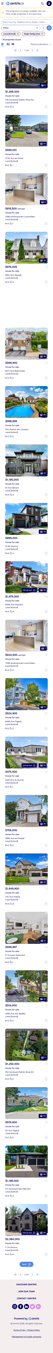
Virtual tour (27, 590)
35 (44, 824)
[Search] (42, 3)
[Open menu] (2, 3)
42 (44, 531)
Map (7, 43)
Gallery (2, 43)
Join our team (26, 1291)
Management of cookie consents (26, 1336)
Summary (13, 43)
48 (44, 1174)
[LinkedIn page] (26, 1306)
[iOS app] (32, 1306)
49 (44, 415)
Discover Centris (26, 1284)
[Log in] (49, 3)
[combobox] (26, 22)
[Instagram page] (14, 1306)
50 (44, 1116)
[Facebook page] (20, 1306)
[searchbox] (25, 22)
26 (44, 765)
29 (44, 143)
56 (44, 1233)
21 (45, 707)
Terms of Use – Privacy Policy (26, 1330)
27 (45, 473)
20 (44, 260)
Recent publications (39, 44)
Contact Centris (26, 1298)
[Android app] (38, 1306)
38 (44, 356)
